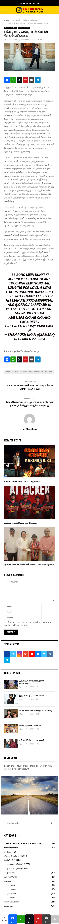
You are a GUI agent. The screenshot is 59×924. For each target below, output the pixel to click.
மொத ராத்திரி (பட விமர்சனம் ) (31, 725)
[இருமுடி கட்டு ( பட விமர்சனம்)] (11, 698)
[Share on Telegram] (38, 80)
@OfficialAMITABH (31, 305)
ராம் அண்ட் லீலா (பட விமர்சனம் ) (32, 740)
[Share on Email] (31, 80)
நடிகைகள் (11, 889)
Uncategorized (11, 848)
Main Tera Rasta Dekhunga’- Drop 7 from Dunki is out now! (29, 387)
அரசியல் (7, 852)
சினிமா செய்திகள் (23, 28)
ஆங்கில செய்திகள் (10, 28)
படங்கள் (7, 881)
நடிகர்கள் (11, 885)
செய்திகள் (8, 860)
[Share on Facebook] (7, 80)
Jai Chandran (12, 40)
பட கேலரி (11, 897)
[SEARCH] (52, 823)
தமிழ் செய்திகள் (14, 868)
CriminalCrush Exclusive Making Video (22, 481)
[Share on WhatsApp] (13, 80)
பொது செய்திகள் (11, 902)
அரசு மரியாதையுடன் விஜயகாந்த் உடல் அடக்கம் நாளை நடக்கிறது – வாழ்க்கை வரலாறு (29, 404)
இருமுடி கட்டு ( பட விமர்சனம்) (31, 695)
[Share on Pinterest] (25, 80)
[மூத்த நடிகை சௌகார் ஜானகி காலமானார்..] (11, 684)
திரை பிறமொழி (10, 877)
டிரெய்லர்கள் (9, 873)
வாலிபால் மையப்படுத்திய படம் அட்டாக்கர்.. (21, 523)
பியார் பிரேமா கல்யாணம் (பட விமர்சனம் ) (35, 710)
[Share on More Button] (55, 919)
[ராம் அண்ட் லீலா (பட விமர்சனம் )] (11, 743)
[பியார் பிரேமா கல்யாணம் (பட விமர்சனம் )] (11, 713)
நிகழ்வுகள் (11, 893)
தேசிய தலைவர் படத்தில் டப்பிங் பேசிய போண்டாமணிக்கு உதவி (29, 564)
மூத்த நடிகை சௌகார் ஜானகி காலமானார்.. (31, 682)
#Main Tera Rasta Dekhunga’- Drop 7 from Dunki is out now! (29, 372)
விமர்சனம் (8, 906)
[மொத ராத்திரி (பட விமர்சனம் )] (11, 728)
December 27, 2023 (29, 339)
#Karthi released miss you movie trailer (23, 843)
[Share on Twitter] (19, 80)
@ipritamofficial (37, 300)
